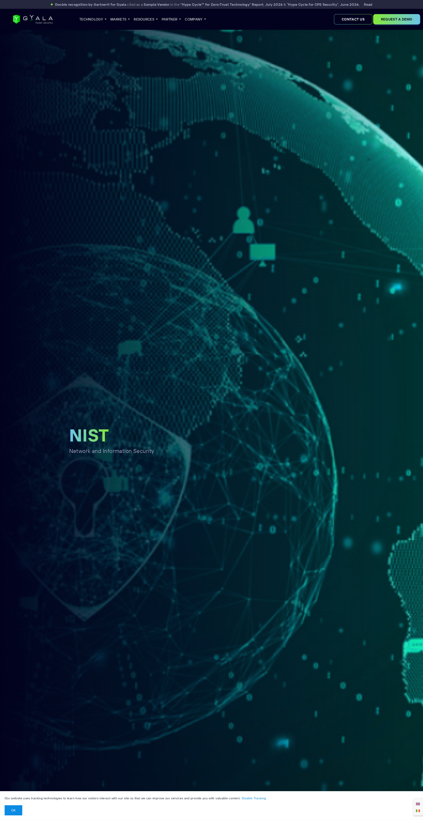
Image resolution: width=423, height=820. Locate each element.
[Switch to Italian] (418, 810)
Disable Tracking (254, 798)
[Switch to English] (418, 803)
